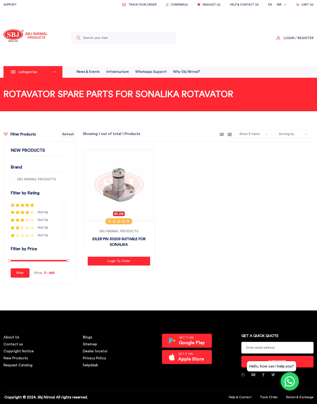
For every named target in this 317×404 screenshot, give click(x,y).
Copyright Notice (18, 351)
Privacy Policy (94, 358)
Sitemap (90, 344)
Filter (20, 273)
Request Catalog (17, 365)
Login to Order (118, 261)
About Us (11, 337)
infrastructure (117, 72)
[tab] (222, 134)
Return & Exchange (300, 397)
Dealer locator (95, 351)
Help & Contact (240, 397)
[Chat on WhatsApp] (289, 381)
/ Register (304, 38)
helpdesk (90, 365)
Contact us (13, 344)
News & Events (88, 72)
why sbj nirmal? (186, 72)
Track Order (269, 397)
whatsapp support (151, 72)
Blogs (87, 337)
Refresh (68, 134)
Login (289, 38)
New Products (15, 358)
